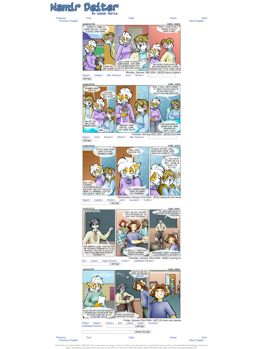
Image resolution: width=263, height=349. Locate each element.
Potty (85, 323)
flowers (108, 137)
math (140, 323)
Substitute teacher (92, 326)
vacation (133, 200)
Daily (131, 18)
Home (173, 18)
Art (83, 261)
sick (127, 75)
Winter (138, 75)
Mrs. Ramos (113, 75)
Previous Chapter (68, 21)
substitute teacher (143, 261)
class (129, 323)
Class (94, 261)
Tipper (85, 75)
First (88, 18)
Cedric (147, 200)
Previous (61, 18)
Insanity (152, 323)
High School (109, 261)
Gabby (98, 75)
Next (204, 18)
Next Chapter (196, 21)
